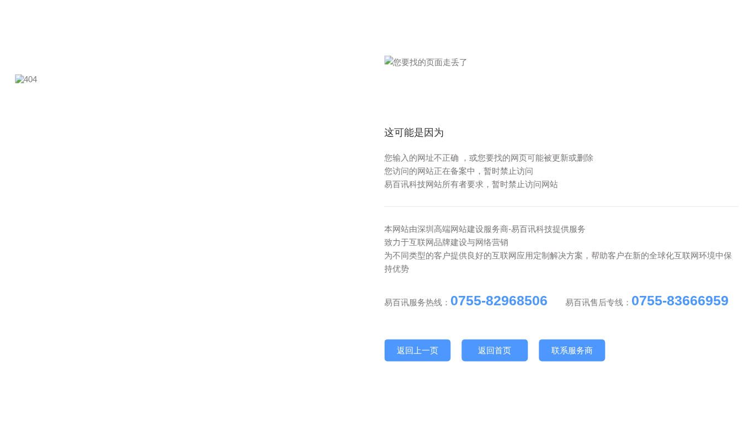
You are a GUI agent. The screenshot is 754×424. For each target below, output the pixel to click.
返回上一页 (417, 350)
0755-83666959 (680, 300)
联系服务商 (572, 350)
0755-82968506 (499, 300)
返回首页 (494, 350)
